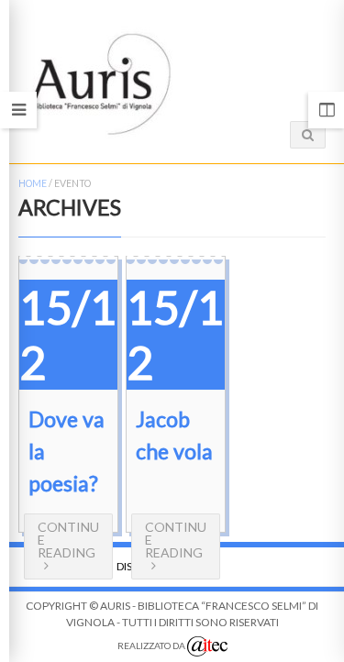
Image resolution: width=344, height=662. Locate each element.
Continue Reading (68, 539)
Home (32, 183)
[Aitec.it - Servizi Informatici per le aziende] (207, 646)
